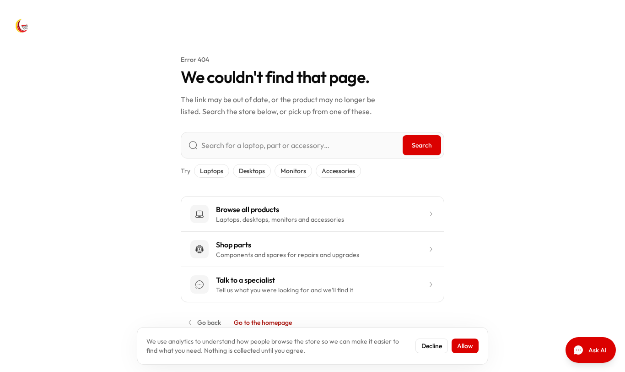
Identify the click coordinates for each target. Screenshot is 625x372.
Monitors (293, 171)
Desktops (252, 171)
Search (422, 145)
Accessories (338, 171)
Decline (431, 346)
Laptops (211, 171)
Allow (465, 346)
